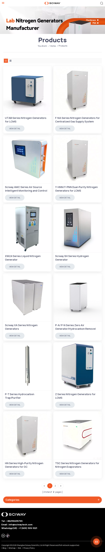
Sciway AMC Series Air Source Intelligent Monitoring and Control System (26, 188)
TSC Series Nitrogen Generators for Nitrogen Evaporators (77, 464)
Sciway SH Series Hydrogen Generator (72, 257)
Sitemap (12, 548)
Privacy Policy (29, 548)
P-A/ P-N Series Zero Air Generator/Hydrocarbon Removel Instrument (75, 327)
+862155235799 (14, 520)
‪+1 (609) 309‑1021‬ (28, 528)
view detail (14, 128)
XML (19, 548)
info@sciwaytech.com (20, 524)
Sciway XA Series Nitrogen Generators (21, 326)
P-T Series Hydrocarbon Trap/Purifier (19, 395)
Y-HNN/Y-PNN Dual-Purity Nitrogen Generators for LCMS (76, 188)
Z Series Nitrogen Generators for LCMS (75, 395)
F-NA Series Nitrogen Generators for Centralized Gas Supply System (77, 119)
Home (53, 46)
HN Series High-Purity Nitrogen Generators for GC (24, 464)
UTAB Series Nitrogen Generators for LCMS (25, 119)
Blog (4, 548)
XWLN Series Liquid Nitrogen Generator (23, 257)
